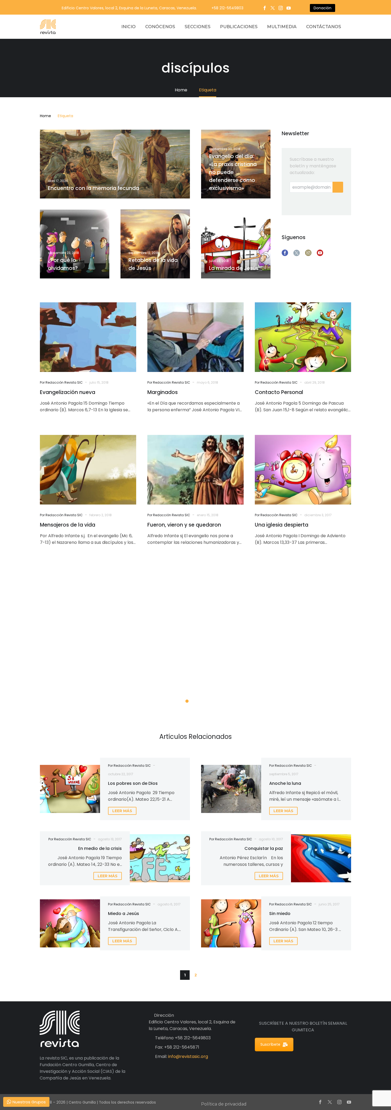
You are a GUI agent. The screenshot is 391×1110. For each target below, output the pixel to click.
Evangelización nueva (67, 392)
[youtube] (320, 253)
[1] (187, 701)
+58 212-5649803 (227, 8)
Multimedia (282, 26)
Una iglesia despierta (281, 524)
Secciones (197, 26)
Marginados (162, 392)
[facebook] (285, 253)
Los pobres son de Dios (133, 783)
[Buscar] (351, 26)
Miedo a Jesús (123, 913)
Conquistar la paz (263, 848)
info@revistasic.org (188, 1056)
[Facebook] (265, 8)
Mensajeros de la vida (67, 524)
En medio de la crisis (100, 848)
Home (45, 115)
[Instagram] (281, 8)
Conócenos (160, 26)
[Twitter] (273, 8)
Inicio (128, 26)
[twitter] (296, 253)
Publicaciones (238, 26)
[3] (204, 701)
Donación (322, 8)
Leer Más (71, 687)
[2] (195, 701)
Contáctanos (323, 26)
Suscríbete (270, 1044)
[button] (206, 975)
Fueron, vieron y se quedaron (184, 524)
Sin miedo (279, 913)
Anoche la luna (285, 783)
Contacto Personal (279, 392)
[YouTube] (289, 8)
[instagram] (308, 253)
